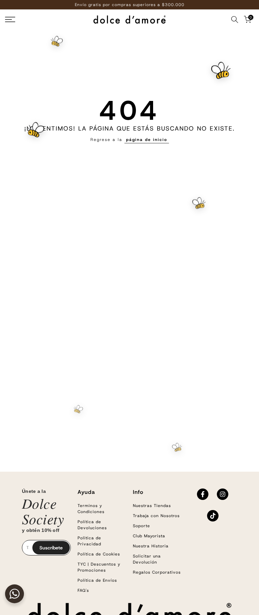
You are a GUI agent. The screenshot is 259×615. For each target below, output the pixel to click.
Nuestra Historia (151, 546)
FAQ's (83, 590)
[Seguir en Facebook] (202, 494)
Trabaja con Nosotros (156, 515)
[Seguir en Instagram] (222, 494)
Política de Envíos (97, 580)
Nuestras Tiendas (152, 505)
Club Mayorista (149, 536)
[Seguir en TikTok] (213, 515)
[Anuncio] (129, 5)
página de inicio (146, 139)
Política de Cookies (99, 554)
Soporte (141, 526)
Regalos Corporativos (157, 572)
